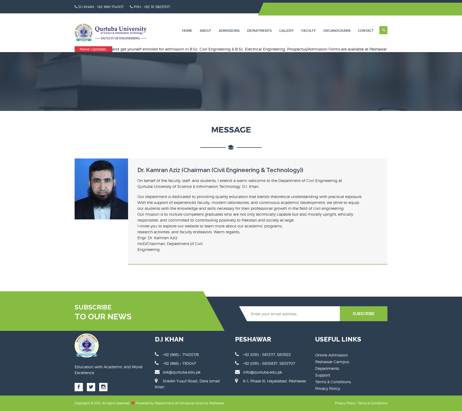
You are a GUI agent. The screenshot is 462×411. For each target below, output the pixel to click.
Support (322, 375)
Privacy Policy (327, 388)
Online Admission (331, 355)
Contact (366, 31)
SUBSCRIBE (364, 314)
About (205, 31)
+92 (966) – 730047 (179, 363)
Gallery (286, 31)
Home (187, 31)
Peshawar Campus (332, 361)
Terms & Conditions (333, 381)
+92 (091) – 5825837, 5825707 (269, 363)
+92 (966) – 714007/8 (181, 354)
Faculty (308, 31)
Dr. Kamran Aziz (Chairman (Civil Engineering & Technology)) (220, 169)
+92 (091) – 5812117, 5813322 (267, 354)
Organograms (337, 31)
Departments (259, 31)
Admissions (229, 31)
